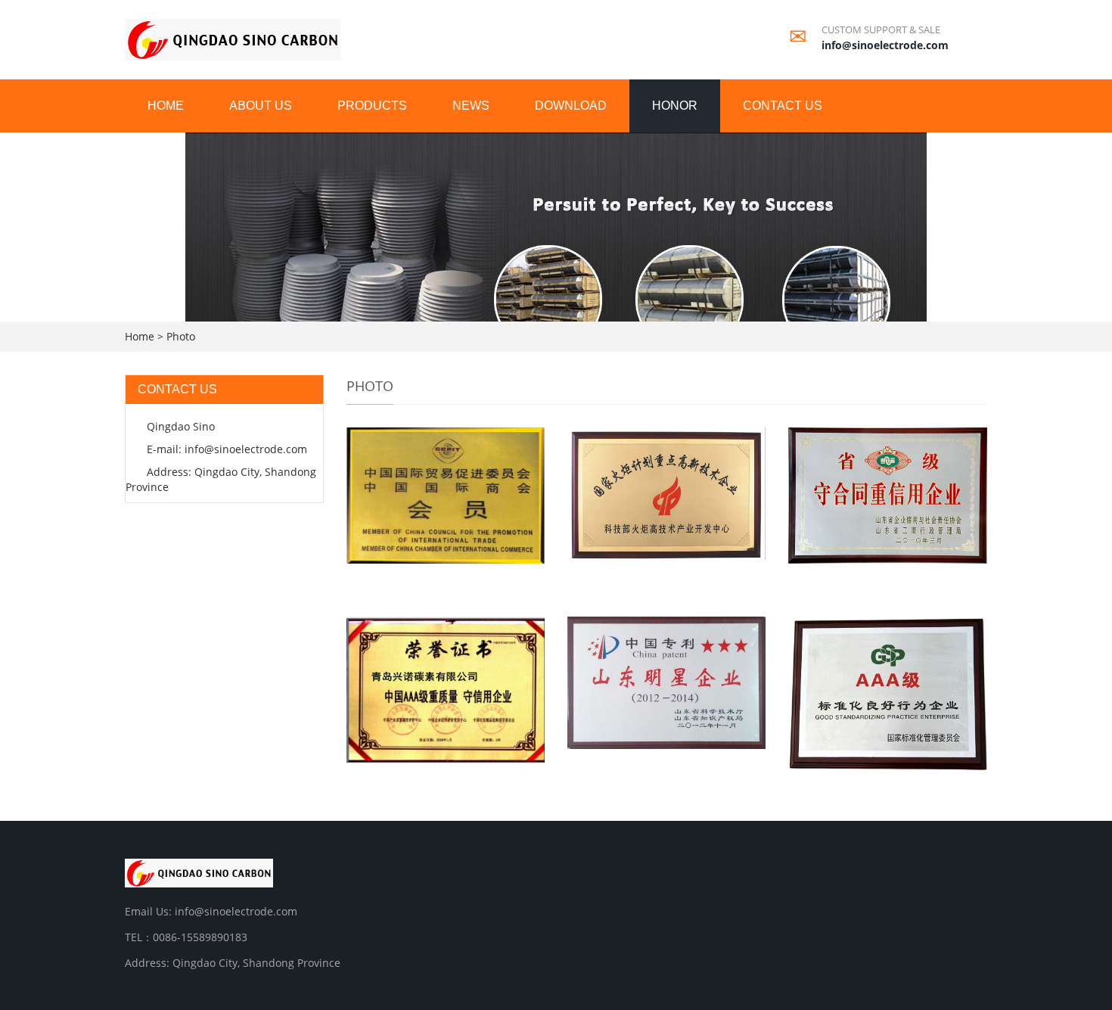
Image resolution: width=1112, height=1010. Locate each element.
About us (260, 105)
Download (571, 105)
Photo (180, 336)
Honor (674, 105)
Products (372, 105)
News (470, 105)
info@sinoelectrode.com (885, 45)
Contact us (782, 105)
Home (166, 105)
